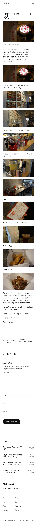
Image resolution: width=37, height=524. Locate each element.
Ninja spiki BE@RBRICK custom (26, 340)
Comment (6, 372)
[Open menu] (33, 3)
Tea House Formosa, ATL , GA (12, 448)
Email (5, 403)
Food (17, 44)
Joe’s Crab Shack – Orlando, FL (10, 341)
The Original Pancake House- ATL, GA (11, 471)
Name (5, 395)
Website (5, 412)
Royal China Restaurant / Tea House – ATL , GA (13, 456)
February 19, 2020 (31, 463)
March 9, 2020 (31, 448)
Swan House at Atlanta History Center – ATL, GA (12, 463)
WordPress (31, 520)
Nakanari (6, 3)
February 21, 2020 (31, 456)
